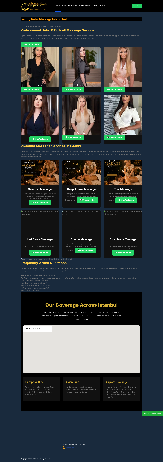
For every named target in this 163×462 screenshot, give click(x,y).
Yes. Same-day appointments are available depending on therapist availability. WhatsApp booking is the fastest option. (60, 283)
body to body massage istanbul (74, 445)
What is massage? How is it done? (79, 6)
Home (58, 6)
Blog (95, 6)
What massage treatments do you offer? (35, 288)
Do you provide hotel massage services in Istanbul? (39, 276)
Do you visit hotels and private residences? (36, 285)
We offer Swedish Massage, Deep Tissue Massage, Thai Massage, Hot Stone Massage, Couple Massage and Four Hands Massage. (64, 288)
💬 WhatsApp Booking (31, 44)
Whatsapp (136, 6)
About (64, 6)
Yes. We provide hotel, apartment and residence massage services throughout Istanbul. (49, 286)
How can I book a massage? (31, 290)
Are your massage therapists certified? (35, 281)
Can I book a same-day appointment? (34, 283)
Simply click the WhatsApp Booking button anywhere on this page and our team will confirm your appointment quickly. (60, 291)
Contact (102, 6)
